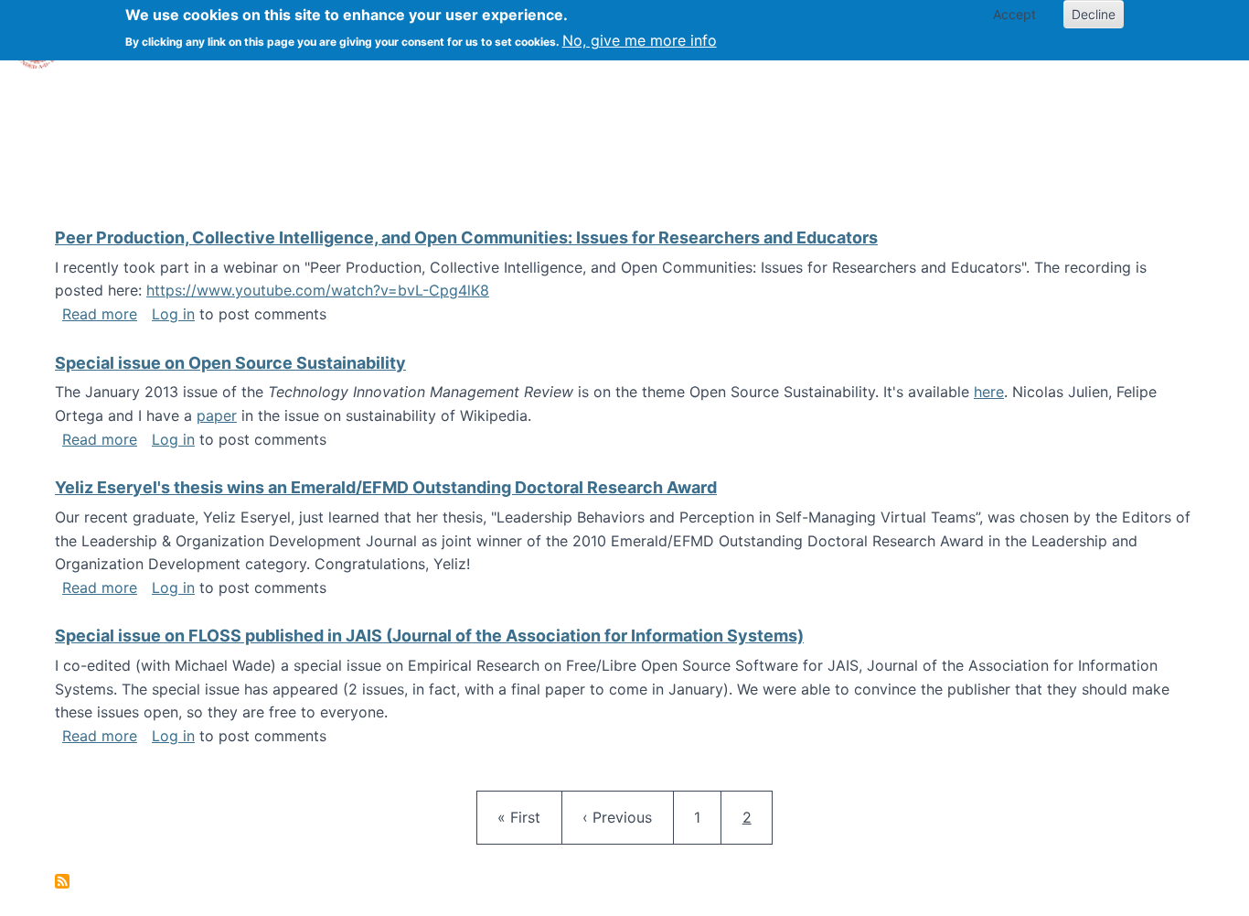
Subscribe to (62, 881)
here (989, 392)
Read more (99, 314)
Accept (1014, 14)
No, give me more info (639, 40)
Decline (1094, 14)
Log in (173, 314)
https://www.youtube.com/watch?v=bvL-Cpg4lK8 (317, 290)
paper (217, 415)
